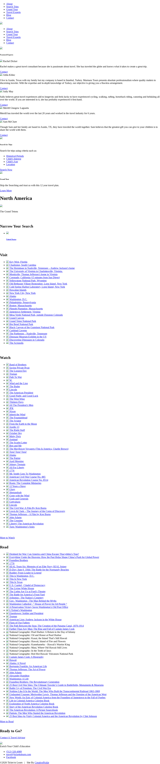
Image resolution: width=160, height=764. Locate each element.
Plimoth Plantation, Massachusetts (26, 308)
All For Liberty (16, 467)
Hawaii (13, 660)
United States (11, 239)
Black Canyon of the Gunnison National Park (31, 327)
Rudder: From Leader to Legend (25, 572)
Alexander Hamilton (19, 675)
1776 (11, 470)
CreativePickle (42, 762)
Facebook (11, 757)
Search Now (6, 169)
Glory (12, 489)
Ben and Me (15, 445)
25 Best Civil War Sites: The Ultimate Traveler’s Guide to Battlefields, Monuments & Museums (56, 685)
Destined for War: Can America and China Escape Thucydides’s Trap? (44, 554)
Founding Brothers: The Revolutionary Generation (34, 682)
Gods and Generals (18, 498)
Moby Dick (15, 436)
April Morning (16, 461)
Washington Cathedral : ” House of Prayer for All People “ (38, 604)
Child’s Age (12, 161)
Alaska (12, 296)
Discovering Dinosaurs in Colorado (26, 339)
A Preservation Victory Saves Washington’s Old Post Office (38, 607)
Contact (10, 18)
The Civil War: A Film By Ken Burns (27, 508)
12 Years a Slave (17, 486)
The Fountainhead (18, 417)
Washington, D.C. (18, 299)
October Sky (15, 433)
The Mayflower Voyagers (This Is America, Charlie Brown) (38, 448)
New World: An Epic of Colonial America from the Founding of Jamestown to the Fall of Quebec (57, 697)
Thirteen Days (16, 402)
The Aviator (15, 420)
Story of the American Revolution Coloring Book (33, 707)
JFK (11, 408)
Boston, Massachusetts (20, 305)
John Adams (15, 517)
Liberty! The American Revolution (26, 523)
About (9, 3)
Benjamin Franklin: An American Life (28, 666)
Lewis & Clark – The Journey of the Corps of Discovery (37, 511)
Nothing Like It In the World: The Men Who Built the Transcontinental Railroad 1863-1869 (54, 691)
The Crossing (16, 520)
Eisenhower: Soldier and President (26, 613)
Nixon (12, 411)
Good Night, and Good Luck (23, 395)
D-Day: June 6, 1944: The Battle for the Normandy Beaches (39, 569)
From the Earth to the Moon (23, 424)
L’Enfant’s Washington (20, 610)
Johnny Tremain (17, 464)
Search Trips (12, 6)
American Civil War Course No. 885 (27, 477)
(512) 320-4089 (14, 751)
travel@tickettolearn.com (18, 754)
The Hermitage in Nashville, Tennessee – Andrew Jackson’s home (42, 268)
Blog (8, 15)
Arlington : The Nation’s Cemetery (26, 597)
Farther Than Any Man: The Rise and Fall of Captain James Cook (42, 629)
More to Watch (7, 537)
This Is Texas (15, 582)
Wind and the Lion (18, 383)
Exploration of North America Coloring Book (31, 703)
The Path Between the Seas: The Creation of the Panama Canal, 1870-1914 (46, 625)
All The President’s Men (21, 405)
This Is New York (18, 579)
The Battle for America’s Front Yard (27, 594)
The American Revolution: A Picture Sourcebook (33, 710)
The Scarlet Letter (18, 442)
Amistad (13, 439)
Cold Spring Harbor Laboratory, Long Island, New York (37, 286)
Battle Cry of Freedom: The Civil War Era (30, 688)
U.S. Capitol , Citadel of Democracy (27, 585)
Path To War (15, 377)
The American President (21, 392)
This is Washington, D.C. (21, 576)
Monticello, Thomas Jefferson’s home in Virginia (33, 274)
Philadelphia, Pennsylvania (22, 302)
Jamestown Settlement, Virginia (24, 311)
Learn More (6, 190)
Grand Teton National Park (22, 321)
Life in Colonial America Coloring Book (29, 700)
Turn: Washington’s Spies (22, 526)
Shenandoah (15, 492)
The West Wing (17, 399)
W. (10, 380)
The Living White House (21, 588)
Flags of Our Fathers (19, 622)
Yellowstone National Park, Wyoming (28, 280)
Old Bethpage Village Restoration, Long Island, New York (38, 283)
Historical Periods (15, 156)
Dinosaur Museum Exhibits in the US (27, 336)
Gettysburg (14, 501)
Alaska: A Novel (17, 663)
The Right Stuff (17, 430)
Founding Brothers (18, 560)
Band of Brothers (17, 364)
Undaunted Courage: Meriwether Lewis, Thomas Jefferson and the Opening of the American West (57, 694)
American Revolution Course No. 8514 (28, 480)
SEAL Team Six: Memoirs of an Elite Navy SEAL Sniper (37, 566)
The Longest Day (18, 371)
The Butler (14, 386)
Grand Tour (12, 9)
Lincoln (13, 389)
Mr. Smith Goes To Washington (25, 473)
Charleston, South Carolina (22, 265)
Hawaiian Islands (17, 290)
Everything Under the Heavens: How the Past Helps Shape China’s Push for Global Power (54, 557)
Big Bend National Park (21, 324)
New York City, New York (22, 293)
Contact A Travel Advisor (12, 737)
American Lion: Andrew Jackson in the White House (35, 619)
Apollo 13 (14, 427)
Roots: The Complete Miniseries (25, 483)
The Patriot (14, 458)
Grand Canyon (16, 318)
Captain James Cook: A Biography (26, 657)
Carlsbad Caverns (18, 330)
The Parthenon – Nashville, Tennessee (28, 333)
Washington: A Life (19, 678)
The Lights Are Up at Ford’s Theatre (27, 591)
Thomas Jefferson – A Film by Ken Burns (30, 514)
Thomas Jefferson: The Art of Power (27, 669)
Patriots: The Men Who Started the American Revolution (37, 713)
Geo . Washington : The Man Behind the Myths (32, 601)
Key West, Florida (18, 262)
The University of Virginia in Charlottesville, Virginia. (36, 271)
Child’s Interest (13, 158)
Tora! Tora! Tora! (18, 452)
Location (10, 164)
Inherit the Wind (17, 414)
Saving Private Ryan (19, 367)
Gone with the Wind (19, 495)
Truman (13, 374)
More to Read (7, 721)
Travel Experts (13, 12)
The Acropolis (16, 343)
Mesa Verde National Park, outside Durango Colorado (36, 315)
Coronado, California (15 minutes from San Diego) (34, 277)
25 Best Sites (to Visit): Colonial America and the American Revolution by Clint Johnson (53, 716)
